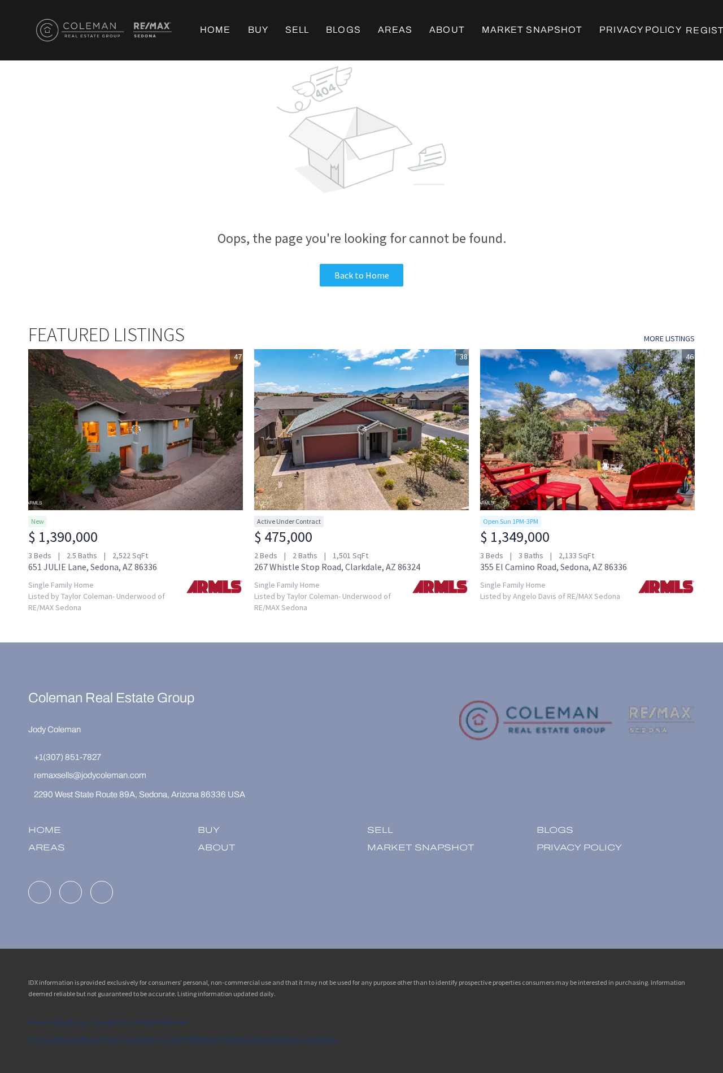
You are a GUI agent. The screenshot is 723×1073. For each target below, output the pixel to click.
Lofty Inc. (75, 1022)
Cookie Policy (143, 1039)
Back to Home (361, 275)
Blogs (343, 29)
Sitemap (286, 1039)
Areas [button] (395, 29)
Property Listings (246, 1039)
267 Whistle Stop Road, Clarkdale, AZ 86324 (337, 566)
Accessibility (320, 1039)
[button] (104, 30)
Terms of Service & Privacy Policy (74, 1039)
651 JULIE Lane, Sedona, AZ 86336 (92, 566)
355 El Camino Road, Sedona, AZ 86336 (553, 566)
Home (215, 29)
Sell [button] (297, 29)
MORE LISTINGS (669, 338)
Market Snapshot (532, 29)
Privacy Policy (640, 29)
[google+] (101, 892)
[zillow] (70, 892)
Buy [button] (258, 29)
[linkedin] (39, 892)
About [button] (447, 29)
